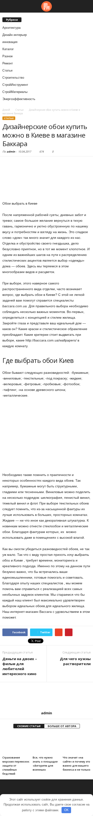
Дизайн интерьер (14, 35)
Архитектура (11, 27)
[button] (85, 6)
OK (66, 810)
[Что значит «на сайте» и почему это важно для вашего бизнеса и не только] (77, 743)
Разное (7, 56)
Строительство (13, 77)
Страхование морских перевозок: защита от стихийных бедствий (16, 765)
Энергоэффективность (18, 99)
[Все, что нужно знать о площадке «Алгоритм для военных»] (47, 743)
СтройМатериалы (14, 92)
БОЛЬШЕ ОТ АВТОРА (62, 726)
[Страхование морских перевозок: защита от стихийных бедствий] (16, 743)
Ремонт (7, 63)
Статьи (7, 70)
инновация (9, 42)
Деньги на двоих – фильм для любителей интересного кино (19, 666)
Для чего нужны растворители (75, 661)
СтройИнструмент (15, 84)
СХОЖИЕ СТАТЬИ (29, 726)
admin (11, 151)
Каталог (8, 49)
